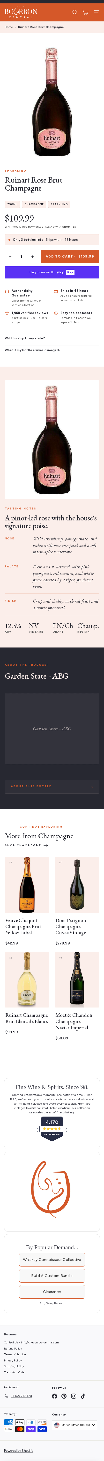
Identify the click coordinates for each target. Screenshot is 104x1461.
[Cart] (85, 12)
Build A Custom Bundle (52, 1275)
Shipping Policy (14, 1366)
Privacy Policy (13, 1360)
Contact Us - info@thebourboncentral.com (31, 1342)
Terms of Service (15, 1354)
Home (9, 27)
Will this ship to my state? (25, 338)
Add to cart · (70, 256)
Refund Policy (13, 1348)
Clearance (52, 1291)
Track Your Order (15, 1372)
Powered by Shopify (18, 1450)
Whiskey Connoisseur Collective (52, 1259)
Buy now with (51, 272)
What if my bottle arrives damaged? (32, 350)
